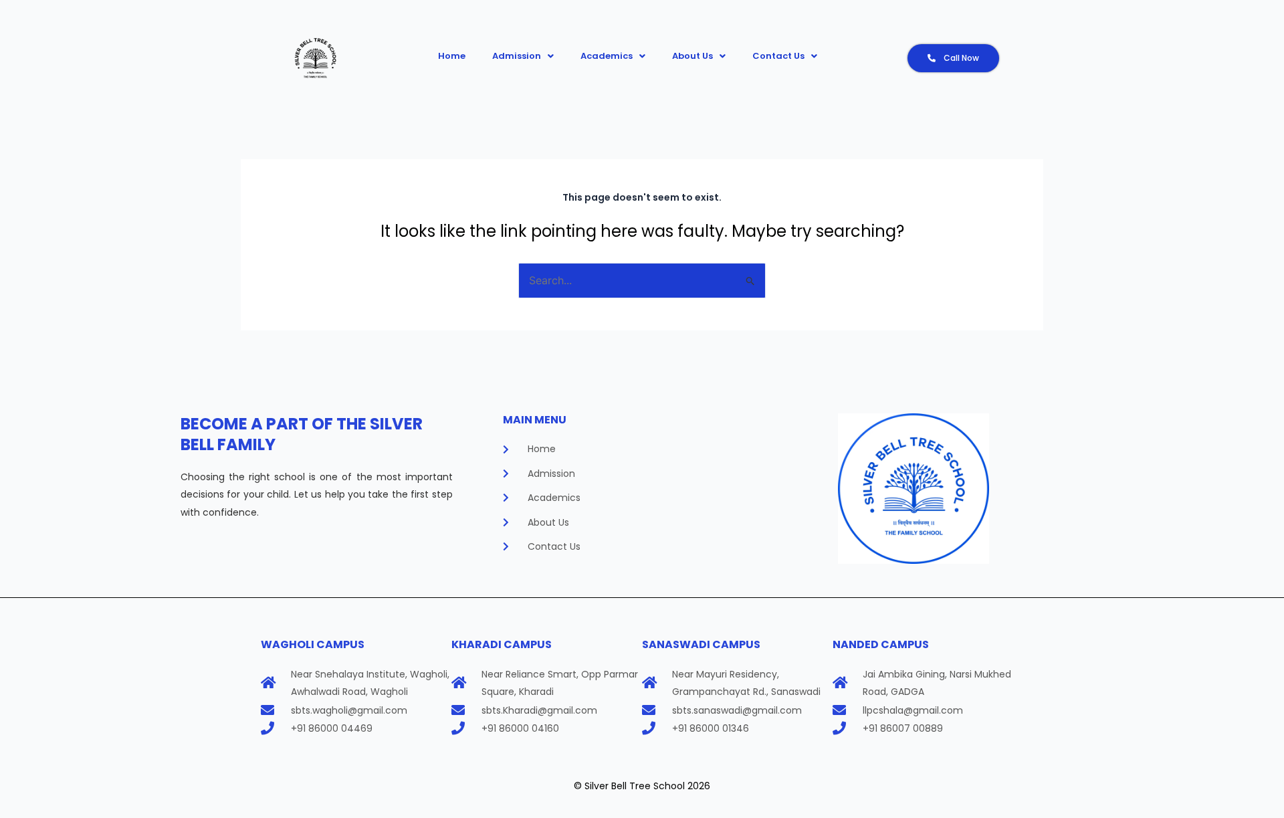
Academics (606, 55)
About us (692, 55)
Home (451, 55)
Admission (516, 55)
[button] (523, 55)
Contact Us (778, 55)
